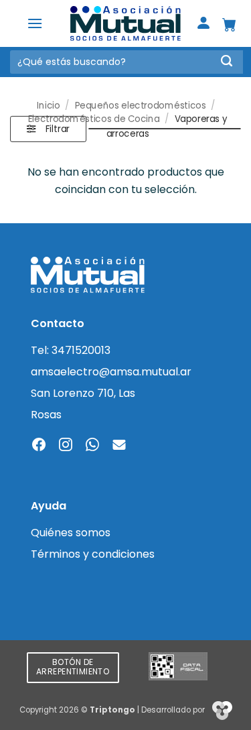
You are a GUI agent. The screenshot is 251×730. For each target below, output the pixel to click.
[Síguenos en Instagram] (66, 445)
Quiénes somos (70, 532)
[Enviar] (226, 62)
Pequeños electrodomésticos (140, 105)
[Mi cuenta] (203, 24)
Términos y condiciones (93, 554)
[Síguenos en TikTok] (92, 445)
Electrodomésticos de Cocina (94, 119)
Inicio (48, 105)
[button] (35, 23)
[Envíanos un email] (119, 445)
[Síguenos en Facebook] (39, 445)
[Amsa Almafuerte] (125, 24)
